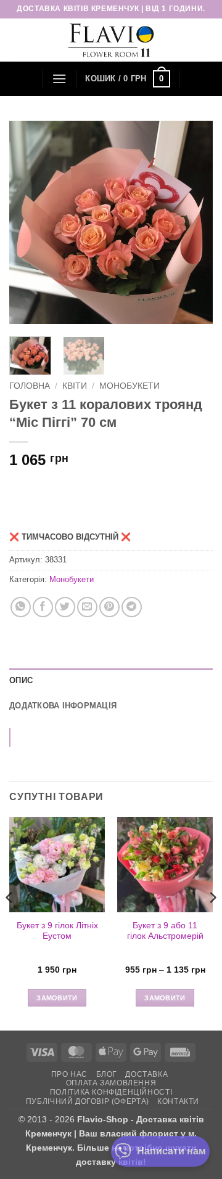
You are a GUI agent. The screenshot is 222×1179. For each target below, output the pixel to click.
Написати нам (171, 1151)
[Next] (193, 222)
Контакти (178, 1101)
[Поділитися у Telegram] (131, 607)
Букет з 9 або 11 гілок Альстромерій (165, 931)
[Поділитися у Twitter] (65, 607)
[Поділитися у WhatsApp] (20, 607)
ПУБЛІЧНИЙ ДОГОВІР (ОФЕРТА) (87, 1101)
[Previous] (29, 222)
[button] (59, 78)
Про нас (69, 1074)
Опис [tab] (21, 680)
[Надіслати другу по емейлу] (87, 607)
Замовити (57, 998)
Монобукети (129, 386)
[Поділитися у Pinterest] (109, 607)
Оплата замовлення (111, 1083)
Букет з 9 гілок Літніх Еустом (57, 931)
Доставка (146, 1074)
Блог (106, 1074)
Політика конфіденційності (111, 1092)
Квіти (74, 386)
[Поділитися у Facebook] (43, 607)
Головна (29, 386)
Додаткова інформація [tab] (63, 705)
